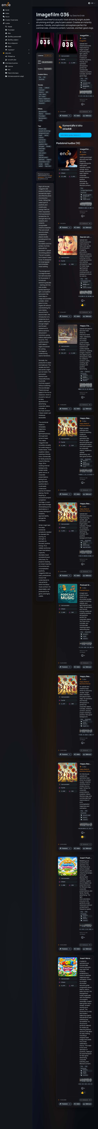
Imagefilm (83, 41)
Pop (40, 77)
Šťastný (41, 113)
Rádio (9, 46)
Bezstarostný (42, 111)
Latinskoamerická (85, 281)
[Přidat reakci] (83, 104)
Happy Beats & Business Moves (85, 424)
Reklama (41, 92)
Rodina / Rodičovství (44, 98)
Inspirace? (11, 49)
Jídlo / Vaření (42, 94)
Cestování (41, 90)
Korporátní (42, 103)
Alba (9, 33)
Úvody (40, 87)
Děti (47, 92)
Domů (7, 10)
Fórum (7, 16)
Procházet (11, 30)
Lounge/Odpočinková (86, 190)
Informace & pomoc (11, 63)
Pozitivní (47, 113)
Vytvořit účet (12, 59)
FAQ (9, 69)
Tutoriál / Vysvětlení (44, 101)
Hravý (40, 120)
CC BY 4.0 (48, 55)
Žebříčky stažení (13, 40)
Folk (44, 77)
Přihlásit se (11, 56)
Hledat (10, 26)
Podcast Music (84, 590)
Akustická (41, 79)
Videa (7, 13)
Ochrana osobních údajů (16, 76)
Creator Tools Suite (11, 20)
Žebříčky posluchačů (14, 36)
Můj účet (8, 53)
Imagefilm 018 (86, 149)
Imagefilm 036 (86, 35)
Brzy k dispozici (13, 43)
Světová (87, 371)
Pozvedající (42, 116)
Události (47, 87)
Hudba (7, 23)
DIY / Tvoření (42, 96)
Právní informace (13, 73)
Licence (10, 66)
